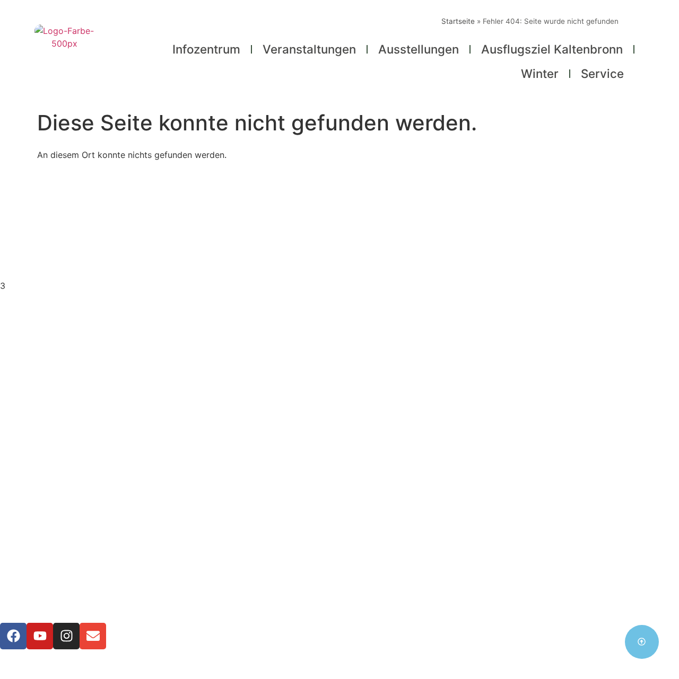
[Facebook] (13, 636)
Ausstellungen (418, 49)
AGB (339, 537)
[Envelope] (93, 636)
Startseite (458, 21)
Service (602, 73)
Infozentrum (206, 49)
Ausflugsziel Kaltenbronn (552, 49)
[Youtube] (40, 636)
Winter (540, 73)
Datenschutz (340, 524)
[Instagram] (66, 636)
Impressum (339, 512)
